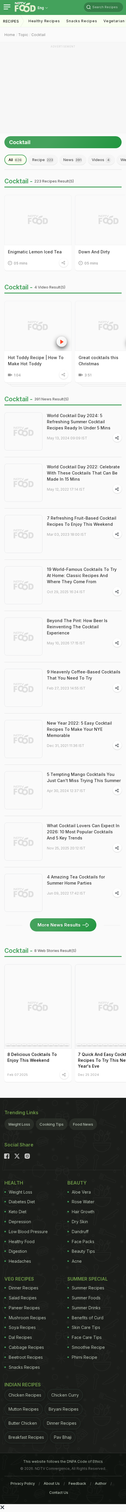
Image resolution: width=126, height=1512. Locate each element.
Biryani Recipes (64, 1409)
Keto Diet (17, 1211)
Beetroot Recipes (26, 1357)
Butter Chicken (22, 1423)
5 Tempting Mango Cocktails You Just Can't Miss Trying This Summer (84, 777)
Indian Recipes (22, 1385)
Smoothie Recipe (88, 1347)
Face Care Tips (87, 1337)
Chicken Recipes (24, 1394)
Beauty (77, 1183)
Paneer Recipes (24, 1307)
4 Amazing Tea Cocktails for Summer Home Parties (76, 879)
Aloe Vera (81, 1192)
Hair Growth (83, 1211)
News (72, 159)
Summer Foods (86, 1297)
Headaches (20, 1261)
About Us (52, 1483)
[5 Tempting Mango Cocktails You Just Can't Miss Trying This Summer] (23, 790)
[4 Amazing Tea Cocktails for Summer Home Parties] (23, 893)
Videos (101, 159)
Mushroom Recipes (27, 1317)
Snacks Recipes (81, 21)
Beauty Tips (83, 1251)
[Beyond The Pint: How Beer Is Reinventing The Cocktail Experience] (23, 636)
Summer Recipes (88, 1287)
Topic (23, 35)
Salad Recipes (23, 1297)
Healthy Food (22, 1241)
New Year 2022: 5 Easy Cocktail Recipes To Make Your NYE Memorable (79, 729)
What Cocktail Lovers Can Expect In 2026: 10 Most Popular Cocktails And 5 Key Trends (83, 831)
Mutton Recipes (23, 1409)
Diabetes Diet (22, 1201)
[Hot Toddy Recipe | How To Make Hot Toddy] (37, 326)
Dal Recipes (20, 1337)
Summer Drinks (86, 1307)
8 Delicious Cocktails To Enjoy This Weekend (32, 1057)
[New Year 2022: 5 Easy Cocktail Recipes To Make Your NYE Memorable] (23, 739)
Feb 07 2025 (17, 1074)
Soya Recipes (22, 1327)
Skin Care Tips (86, 1327)
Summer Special (87, 1279)
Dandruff (80, 1231)
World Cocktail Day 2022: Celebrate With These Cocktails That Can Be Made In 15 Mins (83, 473)
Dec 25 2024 (88, 1074)
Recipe (42, 159)
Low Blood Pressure (28, 1231)
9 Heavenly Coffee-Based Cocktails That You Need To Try (83, 674)
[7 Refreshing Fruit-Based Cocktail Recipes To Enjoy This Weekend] (23, 534)
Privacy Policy (23, 1483)
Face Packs (83, 1241)
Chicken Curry (65, 1394)
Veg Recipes (19, 1279)
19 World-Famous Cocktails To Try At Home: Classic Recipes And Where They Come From (82, 575)
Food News (83, 1124)
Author (101, 1483)
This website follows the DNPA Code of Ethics (63, 1461)
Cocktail (38, 35)
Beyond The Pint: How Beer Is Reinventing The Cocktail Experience (77, 626)
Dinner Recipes (23, 1287)
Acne (77, 1261)
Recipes (11, 21)
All (15, 159)
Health (13, 1183)
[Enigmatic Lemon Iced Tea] (37, 220)
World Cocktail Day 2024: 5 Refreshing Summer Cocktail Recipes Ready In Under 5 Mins (78, 421)
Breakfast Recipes (26, 1437)
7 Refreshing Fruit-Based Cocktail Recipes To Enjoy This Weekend (81, 521)
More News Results (59, 925)
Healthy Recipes (44, 21)
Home (9, 35)
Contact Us (58, 1492)
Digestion (18, 1251)
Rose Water (83, 1201)
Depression (20, 1221)
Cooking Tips (52, 1124)
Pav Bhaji (62, 1437)
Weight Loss (19, 1124)
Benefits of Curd (87, 1317)
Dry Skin (80, 1221)
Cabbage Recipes (26, 1347)
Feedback (77, 1483)
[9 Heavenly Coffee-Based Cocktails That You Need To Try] (23, 688)
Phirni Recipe (84, 1357)
